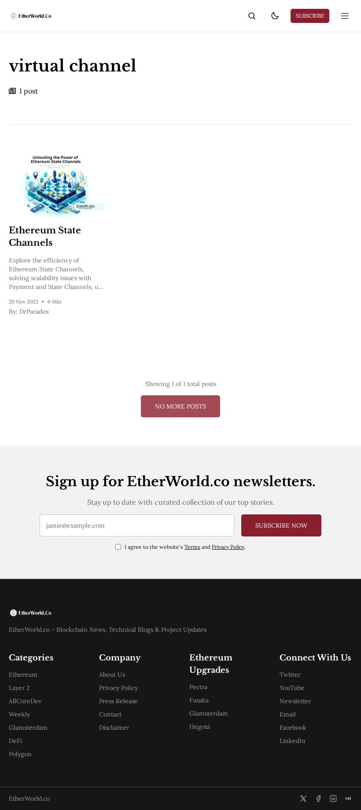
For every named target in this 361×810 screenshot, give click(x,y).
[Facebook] (318, 798)
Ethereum (23, 675)
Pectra (198, 687)
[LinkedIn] (333, 798)
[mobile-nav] (345, 16)
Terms (192, 547)
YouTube (292, 688)
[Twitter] (303, 798)
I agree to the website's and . (185, 547)
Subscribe (310, 15)
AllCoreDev (25, 701)
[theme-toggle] (275, 16)
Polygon (20, 754)
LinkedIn (293, 741)
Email (288, 714)
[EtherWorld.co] (30, 16)
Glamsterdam (28, 727)
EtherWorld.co (29, 798)
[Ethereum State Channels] (56, 185)
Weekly (19, 714)
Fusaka (199, 700)
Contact (110, 714)
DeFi (15, 741)
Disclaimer (114, 727)
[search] (252, 16)
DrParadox (34, 311)
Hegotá (199, 727)
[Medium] (348, 798)
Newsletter (295, 701)
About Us (112, 675)
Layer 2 (19, 688)
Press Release (118, 701)
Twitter (290, 675)
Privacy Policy (228, 547)
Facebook (293, 727)
